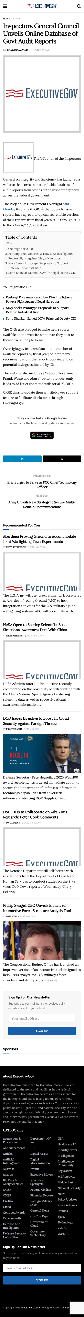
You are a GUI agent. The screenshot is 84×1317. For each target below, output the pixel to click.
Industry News (67, 1150)
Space (61, 1216)
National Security (69, 1188)
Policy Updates (67, 1199)
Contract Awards (14, 1212)
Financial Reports (41, 1195)
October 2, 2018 (35, 635)
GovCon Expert (40, 1216)
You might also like (21, 249)
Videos (62, 1228)
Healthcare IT (67, 1144)
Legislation (65, 1171)
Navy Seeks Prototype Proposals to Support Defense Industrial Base (38, 265)
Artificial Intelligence (11, 1161)
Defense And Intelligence (11, 1225)
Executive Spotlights (36, 1182)
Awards (8, 1174)
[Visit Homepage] (42, 6)
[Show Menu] (5, 6)
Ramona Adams (17, 50)
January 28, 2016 (33, 822)
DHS (33, 1148)
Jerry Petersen (14, 635)
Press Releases (67, 1205)
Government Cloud (39, 1223)
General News (39, 1210)
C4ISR (7, 1189)
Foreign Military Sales (41, 1203)
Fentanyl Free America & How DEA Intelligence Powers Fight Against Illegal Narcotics (40, 256)
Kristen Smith (14, 729)
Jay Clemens (13, 822)
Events (34, 1169)
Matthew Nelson (16, 547)
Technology (65, 1222)
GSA (60, 1138)
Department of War (40, 1140)
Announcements (14, 1148)
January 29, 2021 (38, 547)
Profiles (63, 1211)
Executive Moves (41, 1174)
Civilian (17, 18)
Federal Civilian (40, 1189)
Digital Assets (39, 1153)
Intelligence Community (66, 1163)
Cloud (7, 1207)
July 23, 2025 (32, 729)
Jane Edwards (13, 916)
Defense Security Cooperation (14, 1235)
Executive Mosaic (30, 1307)
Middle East (65, 1182)
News (61, 1194)
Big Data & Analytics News (13, 1182)
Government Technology (39, 1233)
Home (6, 18)
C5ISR (7, 1195)
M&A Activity (66, 1176)
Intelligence (66, 1156)
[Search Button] (79, 6)
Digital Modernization (40, 1161)
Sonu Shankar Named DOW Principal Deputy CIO (42, 273)
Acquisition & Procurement (12, 1140)
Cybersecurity (12, 1218)
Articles (8, 1153)
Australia (8, 1169)
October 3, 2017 (43, 50)
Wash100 (63, 1234)
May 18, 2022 (31, 916)
